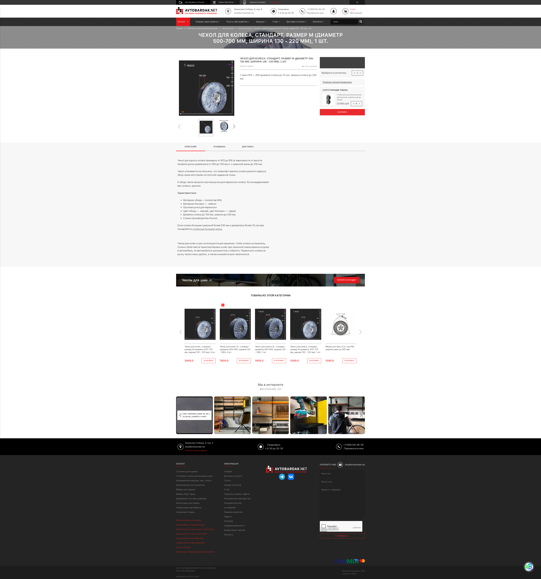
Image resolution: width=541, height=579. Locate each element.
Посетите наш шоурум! (196, 450)
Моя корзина (356, 11)
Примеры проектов (233, 512)
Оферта (227, 516)
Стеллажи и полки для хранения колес (194, 476)
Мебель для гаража (185, 489)
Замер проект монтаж (234, 530)
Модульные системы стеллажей (191, 534)
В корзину (342, 112)
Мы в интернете (270, 387)
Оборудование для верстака (190, 538)
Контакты (228, 535)
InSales (354, 574)
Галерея (228, 471)
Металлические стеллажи (188, 520)
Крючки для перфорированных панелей (195, 552)
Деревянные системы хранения (191, 498)
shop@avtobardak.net (244, 13)
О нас (227, 489)
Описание (191, 146)
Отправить (341, 536)
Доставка (248, 146)
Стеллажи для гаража (186, 471)
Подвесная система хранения (190, 543)
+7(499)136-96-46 (353, 445)
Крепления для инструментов (190, 485)
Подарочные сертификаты (188, 507)
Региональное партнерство (237, 498)
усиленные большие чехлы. (207, 229)
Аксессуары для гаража (187, 503)
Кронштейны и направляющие (190, 525)
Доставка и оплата (233, 476)
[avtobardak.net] (196, 13)
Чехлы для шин (183, 547)
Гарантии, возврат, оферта (237, 494)
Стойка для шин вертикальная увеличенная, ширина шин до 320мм (349, 97)
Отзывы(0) (219, 146)
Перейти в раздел (346, 280)
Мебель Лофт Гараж (185, 494)
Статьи (227, 480)
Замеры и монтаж (232, 485)
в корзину (208, 361)
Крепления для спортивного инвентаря (195, 529)
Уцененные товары (185, 512)
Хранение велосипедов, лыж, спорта (194, 480)
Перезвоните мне (315, 13)
